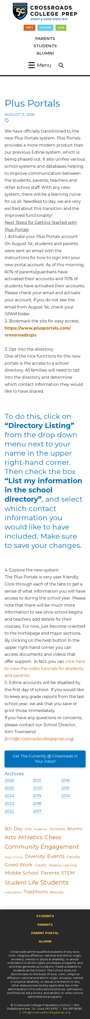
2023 (9, 803)
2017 (37, 811)
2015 (65, 788)
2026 (9, 780)
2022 (9, 811)
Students (54, 882)
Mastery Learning (63, 865)
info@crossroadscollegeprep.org (47, 1012)
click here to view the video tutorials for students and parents (45, 668)
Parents (50, 873)
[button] (39, 65)
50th (28, 829)
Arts (10, 837)
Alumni (74, 828)
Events (56, 856)
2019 (37, 796)
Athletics (30, 837)
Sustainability (13, 892)
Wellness (56, 892)
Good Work (18, 865)
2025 (9, 788)
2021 (37, 780)
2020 (37, 788)
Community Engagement (42, 846)
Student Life (21, 882)
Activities (57, 829)
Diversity (35, 856)
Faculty (73, 857)
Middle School (22, 873)
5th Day (14, 828)
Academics (40, 829)
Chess (53, 837)
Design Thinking (14, 857)
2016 (65, 780)
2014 (65, 796)
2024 (9, 796)
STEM (68, 873)
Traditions (35, 892)
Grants (41, 865)
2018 (37, 803)
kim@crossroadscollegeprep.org (39, 738)
